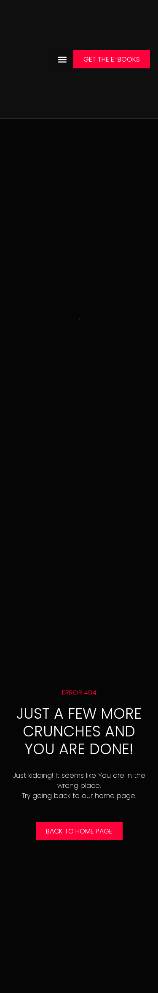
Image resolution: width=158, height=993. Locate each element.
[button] (62, 59)
